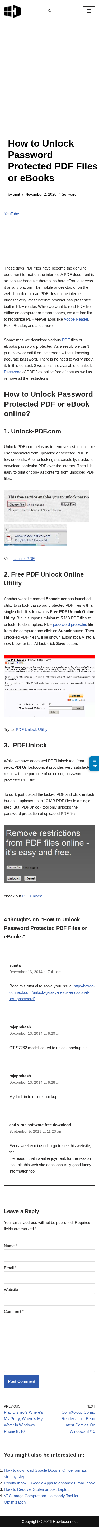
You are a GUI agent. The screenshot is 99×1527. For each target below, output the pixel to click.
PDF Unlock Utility (32, 729)
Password (12, 372)
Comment (14, 1311)
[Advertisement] (49, 85)
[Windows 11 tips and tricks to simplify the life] (13, 11)
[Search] (49, 11)
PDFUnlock (32, 896)
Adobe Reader (76, 319)
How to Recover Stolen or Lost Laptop (36, 1489)
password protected (70, 624)
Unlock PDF (24, 558)
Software (69, 194)
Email (10, 1267)
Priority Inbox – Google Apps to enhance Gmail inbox (49, 1483)
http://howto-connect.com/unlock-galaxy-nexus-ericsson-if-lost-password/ (52, 992)
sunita (15, 965)
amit (16, 194)
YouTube (11, 214)
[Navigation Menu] (89, 10)
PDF (66, 340)
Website (11, 1289)
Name (10, 1246)
